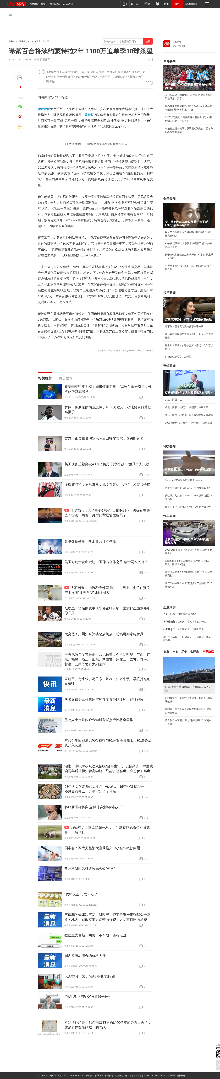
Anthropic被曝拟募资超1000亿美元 (183, 480)
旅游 (166, 651)
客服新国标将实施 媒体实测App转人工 (93, 807)
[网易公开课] (135, 3)
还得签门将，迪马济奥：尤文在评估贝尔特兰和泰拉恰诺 (107, 484)
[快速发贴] (19, 77)
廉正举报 (171, 1075)
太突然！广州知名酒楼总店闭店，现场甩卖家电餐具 (104, 634)
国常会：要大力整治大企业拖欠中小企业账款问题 (102, 848)
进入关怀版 (68, 4)
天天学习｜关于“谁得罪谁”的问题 (89, 976)
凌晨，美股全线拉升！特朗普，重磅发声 (186, 407)
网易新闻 (177, 42)
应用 (43, 4)
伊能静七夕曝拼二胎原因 (178, 356)
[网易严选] (148, 3)
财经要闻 (169, 366)
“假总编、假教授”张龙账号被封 (88, 997)
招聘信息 (109, 1075)
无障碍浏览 (55, 4)
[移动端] (124, 3)
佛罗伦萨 (44, 109)
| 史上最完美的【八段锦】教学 (183, 629)
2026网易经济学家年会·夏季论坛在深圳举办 (188, 422)
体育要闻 (169, 61)
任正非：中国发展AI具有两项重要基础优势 (188, 506)
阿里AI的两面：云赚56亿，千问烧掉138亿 (187, 487)
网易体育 (23, 41)
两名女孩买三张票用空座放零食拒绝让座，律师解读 (104, 699)
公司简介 (89, 1075)
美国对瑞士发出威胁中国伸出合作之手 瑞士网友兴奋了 (106, 562)
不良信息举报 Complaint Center (150, 1075)
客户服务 (119, 1075)
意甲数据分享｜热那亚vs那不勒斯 (90, 541)
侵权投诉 (181, 1075)
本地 (175, 651)
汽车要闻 (169, 516)
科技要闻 (169, 446)
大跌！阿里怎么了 (174, 399)
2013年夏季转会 (37, 41)
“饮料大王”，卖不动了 (81, 894)
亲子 (184, 651)
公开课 (194, 651)
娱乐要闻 (169, 292)
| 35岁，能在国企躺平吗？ (180, 614)
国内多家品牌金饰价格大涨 (85, 956)
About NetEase (76, 1075)
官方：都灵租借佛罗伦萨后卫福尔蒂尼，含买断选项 (104, 438)
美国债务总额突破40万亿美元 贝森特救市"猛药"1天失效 (106, 464)
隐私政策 (129, 1075)
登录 (177, 4)
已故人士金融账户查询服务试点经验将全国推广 (100, 720)
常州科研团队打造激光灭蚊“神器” (89, 868)
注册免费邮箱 (191, 4)
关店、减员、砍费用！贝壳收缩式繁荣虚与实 (189, 415)
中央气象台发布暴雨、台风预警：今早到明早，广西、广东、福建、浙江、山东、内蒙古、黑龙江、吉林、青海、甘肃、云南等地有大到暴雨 (107, 659)
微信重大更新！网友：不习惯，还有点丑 (95, 935)
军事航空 (208, 651)
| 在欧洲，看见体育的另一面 (184, 621)
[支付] (158, 3)
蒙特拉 (89, 115)
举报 (150, 59)
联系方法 (99, 1075)
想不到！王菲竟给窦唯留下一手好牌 (184, 326)
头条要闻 (169, 198)
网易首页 (34, 4)
